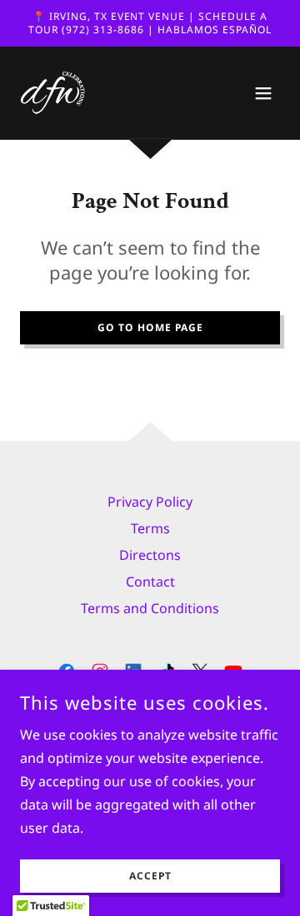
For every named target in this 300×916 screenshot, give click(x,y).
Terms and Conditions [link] (150, 608)
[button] (263, 93)
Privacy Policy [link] (150, 502)
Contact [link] (150, 581)
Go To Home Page (150, 327)
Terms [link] (150, 528)
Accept (150, 876)
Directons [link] (150, 555)
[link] (53, 93)
